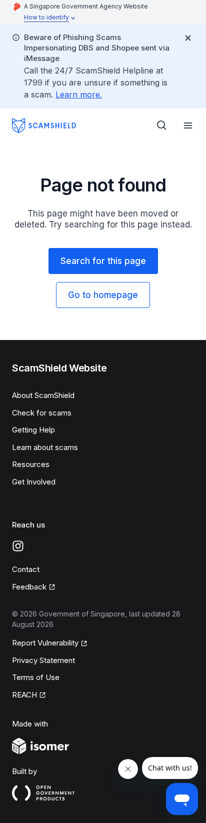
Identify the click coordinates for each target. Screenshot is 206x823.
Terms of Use (36, 677)
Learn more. (79, 95)
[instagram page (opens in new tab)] (18, 546)
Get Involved (34, 481)
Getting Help (33, 429)
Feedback (34, 587)
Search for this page (103, 261)
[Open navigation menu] (188, 126)
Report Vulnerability (45, 643)
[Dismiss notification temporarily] (188, 38)
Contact (26, 569)
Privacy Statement (43, 660)
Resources (31, 464)
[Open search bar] (162, 126)
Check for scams (42, 413)
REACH (29, 695)
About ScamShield (43, 395)
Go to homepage (103, 295)
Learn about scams (45, 447)
